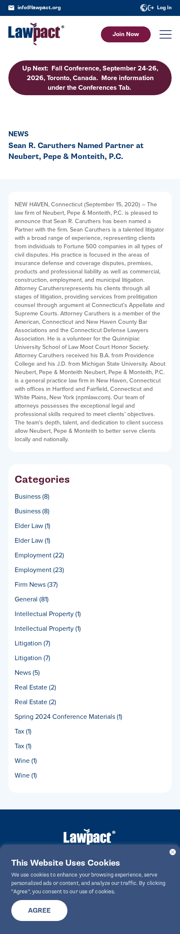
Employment (39, 554)
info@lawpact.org (39, 8)
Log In (164, 8)
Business (32, 496)
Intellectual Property (48, 613)
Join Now (126, 34)
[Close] (173, 852)
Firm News (36, 584)
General (32, 599)
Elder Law (32, 525)
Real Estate (35, 687)
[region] (90, 889)
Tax (23, 731)
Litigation (32, 643)
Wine (26, 760)
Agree (39, 910)
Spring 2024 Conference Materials (68, 716)
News (27, 672)
